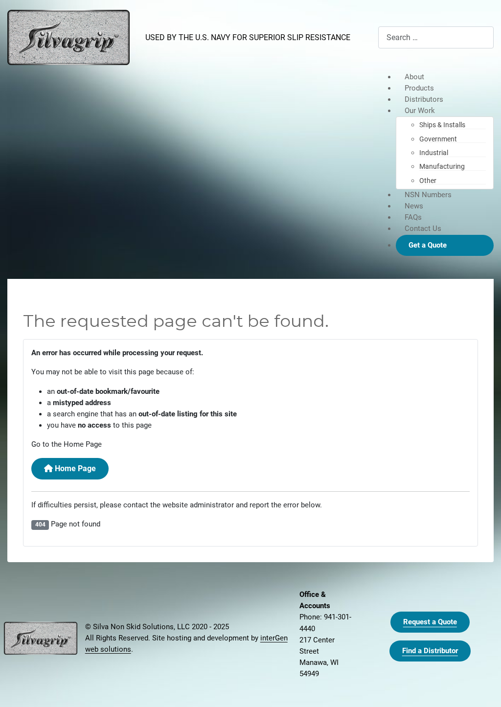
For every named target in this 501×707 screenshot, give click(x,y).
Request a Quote (430, 621)
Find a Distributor (430, 650)
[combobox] (436, 37)
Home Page (74, 468)
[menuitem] (445, 77)
